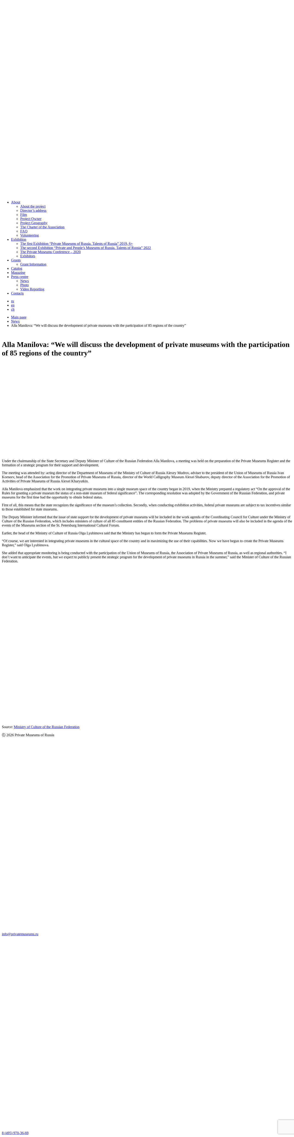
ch (12, 309)
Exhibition (18, 239)
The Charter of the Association (42, 227)
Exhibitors (27, 256)
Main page (18, 317)
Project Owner (30, 219)
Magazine (18, 273)
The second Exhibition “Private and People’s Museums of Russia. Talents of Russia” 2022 (85, 248)
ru (12, 301)
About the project (32, 206)
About (15, 202)
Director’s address (33, 210)
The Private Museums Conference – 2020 (50, 252)
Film (23, 215)
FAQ (24, 231)
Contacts (17, 293)
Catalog (16, 268)
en (12, 305)
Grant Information (33, 264)
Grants (16, 260)
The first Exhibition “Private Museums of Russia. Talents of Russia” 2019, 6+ (76, 244)
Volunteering (29, 235)
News (24, 281)
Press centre (19, 277)
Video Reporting (32, 289)
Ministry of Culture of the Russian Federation (46, 727)
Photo (24, 285)
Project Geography (34, 223)
